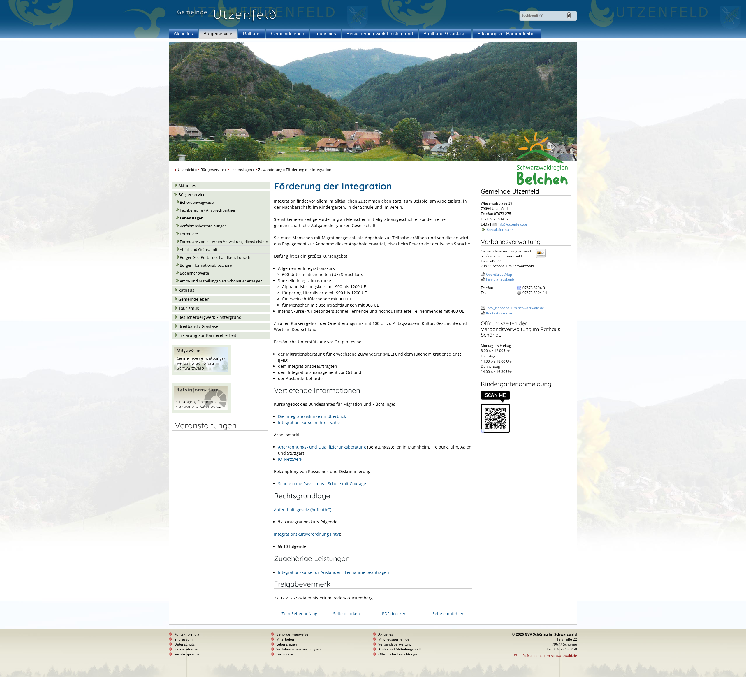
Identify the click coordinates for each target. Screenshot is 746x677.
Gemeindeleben (287, 33)
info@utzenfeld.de (512, 224)
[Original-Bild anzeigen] (495, 431)
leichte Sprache (186, 654)
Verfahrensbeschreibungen (203, 226)
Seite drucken (346, 613)
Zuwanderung (270, 169)
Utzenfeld (186, 169)
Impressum (183, 639)
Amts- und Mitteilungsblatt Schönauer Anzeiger (221, 281)
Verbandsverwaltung (395, 644)
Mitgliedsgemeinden (394, 639)
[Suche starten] (569, 15)
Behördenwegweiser (197, 202)
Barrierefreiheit (187, 649)
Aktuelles (183, 33)
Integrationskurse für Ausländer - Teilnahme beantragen (333, 572)
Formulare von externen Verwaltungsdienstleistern (224, 241)
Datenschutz (184, 644)
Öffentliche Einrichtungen (398, 654)
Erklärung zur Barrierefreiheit (507, 33)
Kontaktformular (500, 229)
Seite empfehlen (448, 613)
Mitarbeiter (285, 639)
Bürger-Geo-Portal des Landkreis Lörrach (215, 257)
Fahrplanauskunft (500, 279)
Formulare (189, 233)
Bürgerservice (217, 33)
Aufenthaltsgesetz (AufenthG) (302, 509)
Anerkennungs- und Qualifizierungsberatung (322, 447)
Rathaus (251, 33)
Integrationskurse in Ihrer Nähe (309, 422)
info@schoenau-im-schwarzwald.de (515, 307)
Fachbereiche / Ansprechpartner (207, 210)
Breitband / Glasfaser (445, 33)
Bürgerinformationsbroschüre (206, 265)
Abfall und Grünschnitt (199, 249)
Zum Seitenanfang (299, 613)
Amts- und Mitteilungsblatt (399, 649)
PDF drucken (394, 613)
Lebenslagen (241, 169)
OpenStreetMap (499, 274)
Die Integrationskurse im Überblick (312, 416)
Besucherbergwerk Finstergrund (379, 33)
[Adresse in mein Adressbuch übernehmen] (542, 257)
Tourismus (325, 33)
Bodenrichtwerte (194, 273)
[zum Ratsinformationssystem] (201, 411)
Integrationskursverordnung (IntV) (307, 534)
